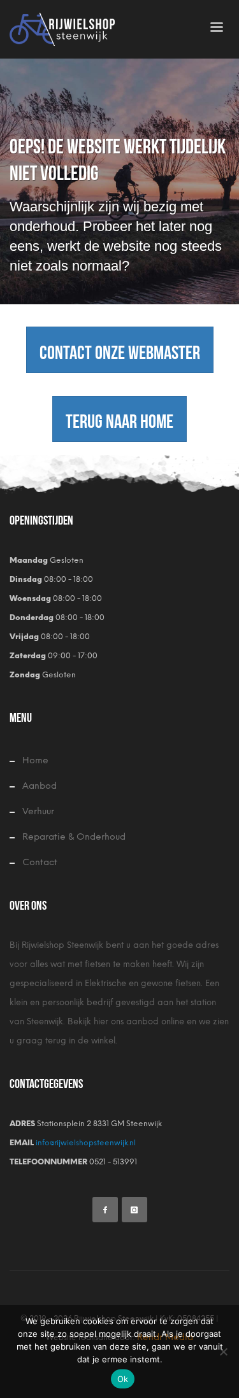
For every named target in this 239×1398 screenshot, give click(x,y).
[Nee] (223, 1351)
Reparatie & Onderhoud (74, 836)
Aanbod (39, 785)
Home (35, 760)
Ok (123, 1379)
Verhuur (38, 811)
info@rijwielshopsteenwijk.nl (85, 1142)
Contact (39, 862)
